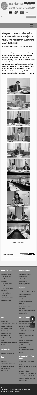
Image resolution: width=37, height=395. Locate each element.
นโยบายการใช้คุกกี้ (24, 371)
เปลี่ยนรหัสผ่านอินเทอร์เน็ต (8, 364)
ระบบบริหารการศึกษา (24, 274)
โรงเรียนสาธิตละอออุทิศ (7, 353)
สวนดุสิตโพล (22, 347)
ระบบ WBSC (22, 308)
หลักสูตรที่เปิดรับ (6, 277)
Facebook (25, 254)
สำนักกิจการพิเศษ (24, 343)
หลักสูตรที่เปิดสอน (7, 284)
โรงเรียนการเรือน (5, 335)
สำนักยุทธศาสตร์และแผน (26, 340)
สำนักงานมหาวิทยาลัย (25, 321)
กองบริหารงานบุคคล (24, 299)
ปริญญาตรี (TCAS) (6, 274)
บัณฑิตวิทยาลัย (5, 345)
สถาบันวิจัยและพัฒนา (25, 324)
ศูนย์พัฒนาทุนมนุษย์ (24, 345)
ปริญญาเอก (4, 291)
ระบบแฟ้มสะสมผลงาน (25, 294)
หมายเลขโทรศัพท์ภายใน (7, 366)
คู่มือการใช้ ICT (5, 361)
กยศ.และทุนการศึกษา (24, 284)
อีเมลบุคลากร (22, 297)
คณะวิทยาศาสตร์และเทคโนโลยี (9, 324)
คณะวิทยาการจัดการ (6, 326)
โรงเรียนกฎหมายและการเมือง (9, 343)
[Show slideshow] (18, 243)
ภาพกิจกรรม (15, 46)
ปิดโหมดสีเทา (29, 3)
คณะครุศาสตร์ (4, 321)
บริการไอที (22, 279)
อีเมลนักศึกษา (23, 281)
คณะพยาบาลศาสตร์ (6, 333)
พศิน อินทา (7, 46)
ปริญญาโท (4, 281)
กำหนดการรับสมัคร (7, 288)
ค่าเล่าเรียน (5, 279)
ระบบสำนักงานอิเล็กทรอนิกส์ (27, 292)
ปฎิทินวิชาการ (23, 277)
